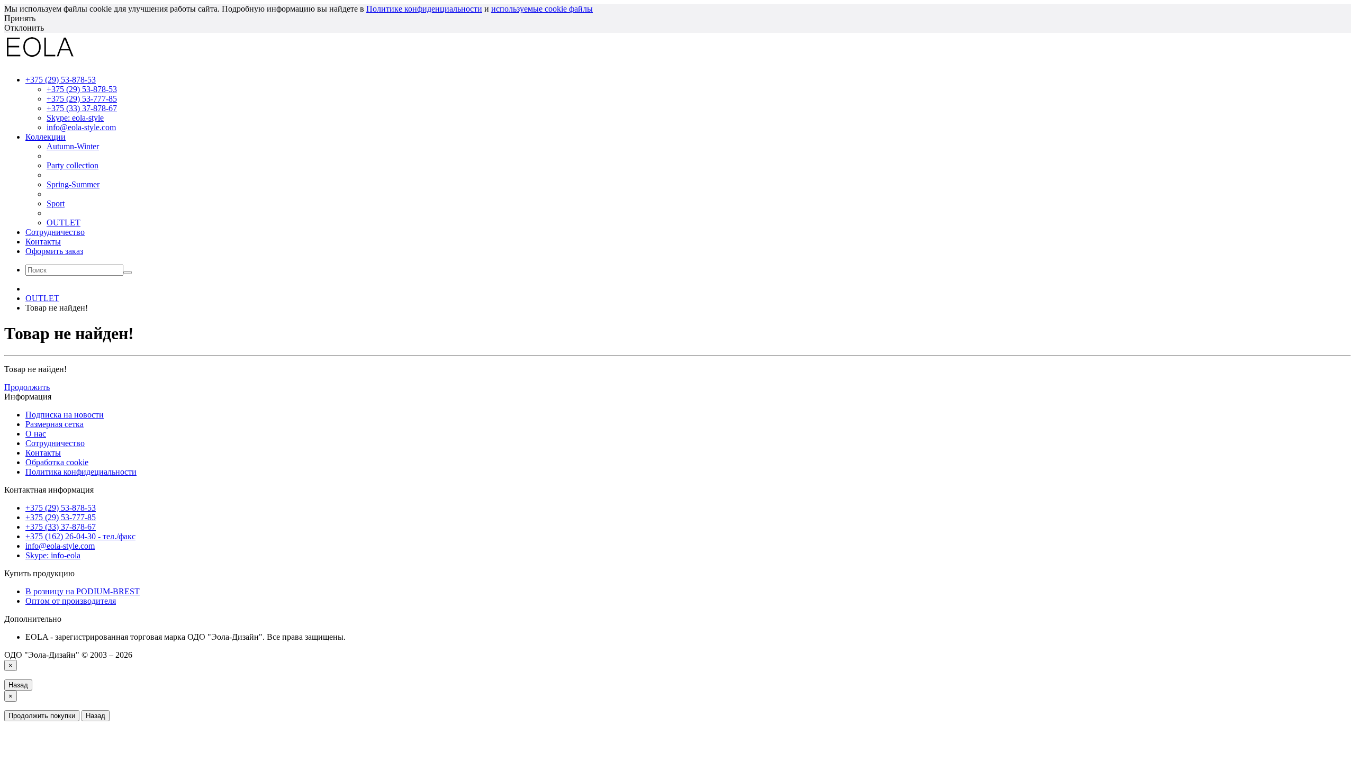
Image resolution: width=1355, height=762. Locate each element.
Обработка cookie (56, 462)
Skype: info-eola (52, 555)
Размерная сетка (54, 424)
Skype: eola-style (75, 117)
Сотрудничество (55, 232)
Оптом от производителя (70, 600)
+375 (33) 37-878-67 (82, 108)
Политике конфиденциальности (424, 8)
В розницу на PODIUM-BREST (82, 591)
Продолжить (27, 387)
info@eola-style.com (81, 127)
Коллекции (45, 136)
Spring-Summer (73, 184)
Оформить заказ (54, 251)
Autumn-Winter (73, 146)
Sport (56, 203)
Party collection (72, 165)
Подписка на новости (64, 414)
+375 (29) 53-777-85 (82, 98)
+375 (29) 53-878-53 (82, 89)
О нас (35, 433)
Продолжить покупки (41, 716)
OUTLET (63, 222)
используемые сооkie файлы (542, 8)
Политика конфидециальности (81, 471)
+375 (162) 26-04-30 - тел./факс (80, 536)
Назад (18, 685)
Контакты (43, 241)
